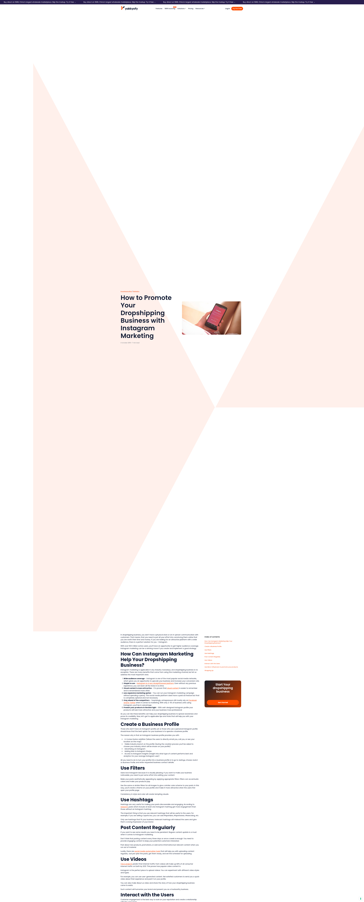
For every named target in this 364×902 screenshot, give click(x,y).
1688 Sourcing (170, 8)
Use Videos (208, 660)
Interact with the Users (212, 664)
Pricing (190, 8)
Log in (227, 8)
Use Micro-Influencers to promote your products (221, 667)
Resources (200, 8)
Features (159, 8)
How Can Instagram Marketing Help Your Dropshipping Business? (218, 642)
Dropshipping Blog (126, 291)
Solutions (181, 8)
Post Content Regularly (212, 657)
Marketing (136, 291)
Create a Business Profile (213, 646)
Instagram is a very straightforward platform (155, 683)
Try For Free (237, 8)
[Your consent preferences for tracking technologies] (360, 898)
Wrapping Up (209, 670)
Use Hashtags (209, 653)
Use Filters (208, 650)
